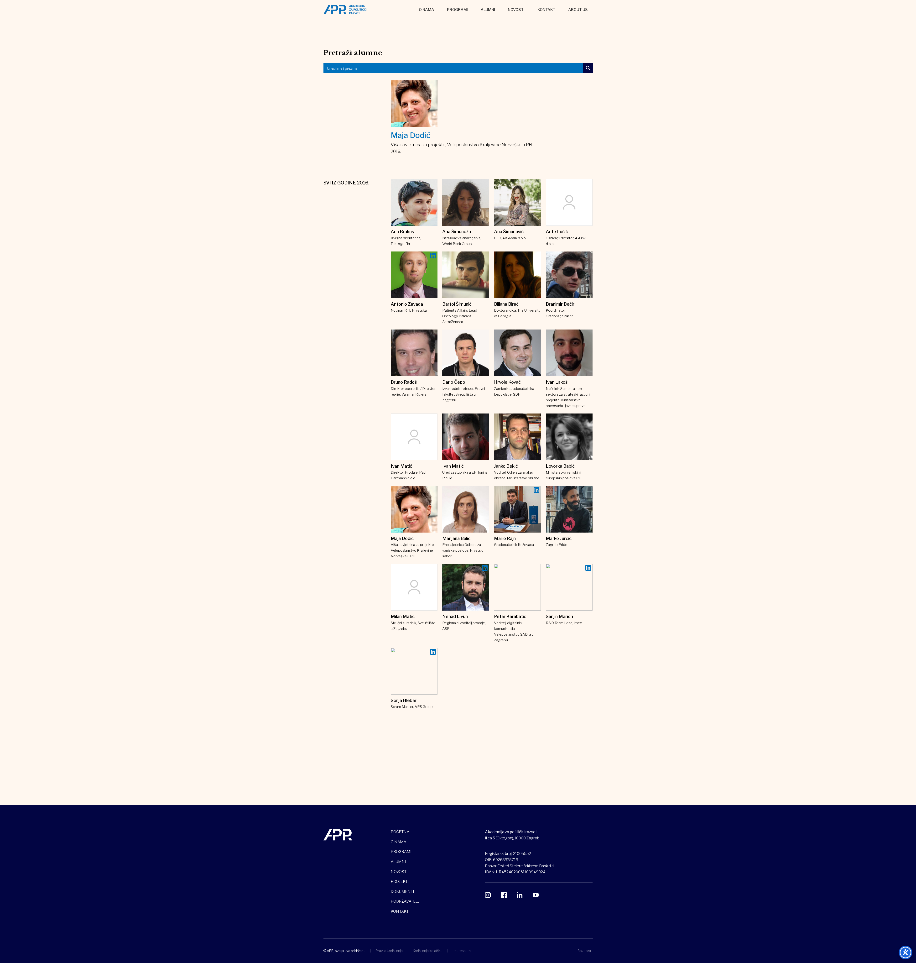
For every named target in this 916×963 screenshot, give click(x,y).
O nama (426, 9)
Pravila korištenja (389, 951)
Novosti (516, 9)
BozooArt (585, 951)
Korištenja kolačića (427, 951)
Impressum (462, 951)
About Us (578, 9)
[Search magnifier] (588, 68)
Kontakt (546, 9)
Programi (457, 9)
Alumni (488, 9)
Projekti (400, 881)
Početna (400, 832)
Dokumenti (402, 891)
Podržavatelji (406, 901)
